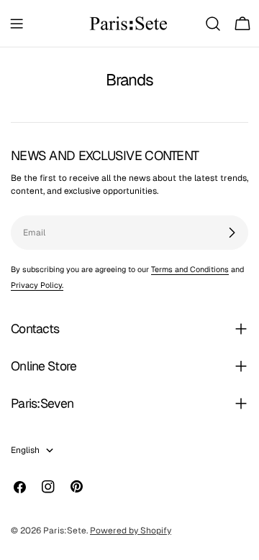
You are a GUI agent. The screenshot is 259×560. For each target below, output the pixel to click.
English (25, 450)
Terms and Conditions (190, 269)
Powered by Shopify (130, 530)
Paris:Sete (64, 530)
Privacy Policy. (37, 285)
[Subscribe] (232, 233)
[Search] (213, 23)
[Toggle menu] (16, 23)
